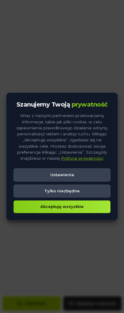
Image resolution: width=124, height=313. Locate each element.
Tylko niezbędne (62, 190)
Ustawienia (62, 174)
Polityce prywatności (82, 158)
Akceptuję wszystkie (62, 206)
